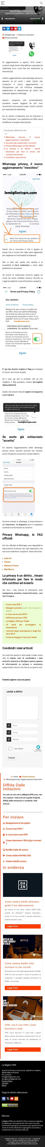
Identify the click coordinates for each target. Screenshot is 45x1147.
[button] (4, 29)
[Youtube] (12, 1099)
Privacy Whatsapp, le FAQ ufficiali (20, 146)
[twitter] (8, 1099)
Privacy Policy (7, 1081)
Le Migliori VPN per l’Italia (17, 621)
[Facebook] (4, 1099)
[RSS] (16, 1099)
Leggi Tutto (12, 926)
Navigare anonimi (14, 608)
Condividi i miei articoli (16, 157)
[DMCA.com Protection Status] (10, 1105)
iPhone (7, 562)
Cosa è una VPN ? (14, 604)
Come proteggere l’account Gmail (21, 637)
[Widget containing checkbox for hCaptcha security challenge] (25, 748)
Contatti (5, 1083)
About (4, 1085)
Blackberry (9, 569)
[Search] (41, 3)
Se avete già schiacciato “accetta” (21, 143)
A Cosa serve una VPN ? (16, 614)
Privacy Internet (11, 38)
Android (7, 558)
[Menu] (3, 3)
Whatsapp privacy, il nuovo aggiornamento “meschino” (23, 138)
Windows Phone (11, 565)
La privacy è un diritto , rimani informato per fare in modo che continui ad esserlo (23, 152)
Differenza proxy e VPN (16, 618)
